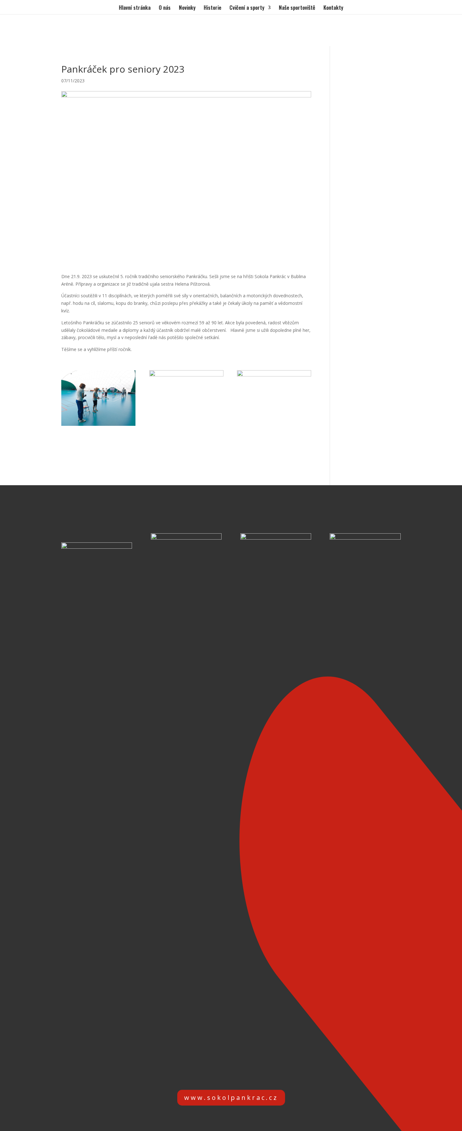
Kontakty (333, 8)
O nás (165, 8)
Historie (212, 8)
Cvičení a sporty (246, 8)
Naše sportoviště (297, 8)
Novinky (187, 8)
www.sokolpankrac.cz (231, 1097)
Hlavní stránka (135, 8)
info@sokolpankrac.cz (240, 1073)
